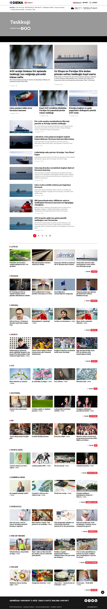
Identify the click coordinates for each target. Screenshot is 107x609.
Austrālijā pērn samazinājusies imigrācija (63, 293)
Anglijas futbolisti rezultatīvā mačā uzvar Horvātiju (64, 351)
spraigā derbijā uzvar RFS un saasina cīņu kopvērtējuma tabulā (85, 352)
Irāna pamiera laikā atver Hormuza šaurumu (21, 109)
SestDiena (15, 393)
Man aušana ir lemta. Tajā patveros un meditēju (42, 523)
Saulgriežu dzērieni (41, 583)
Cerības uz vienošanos (64, 321)
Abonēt (85, 2)
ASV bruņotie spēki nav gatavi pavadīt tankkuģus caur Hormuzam (50, 219)
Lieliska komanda (85, 466)
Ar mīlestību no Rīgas (42, 381)
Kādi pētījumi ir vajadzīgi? (41, 322)
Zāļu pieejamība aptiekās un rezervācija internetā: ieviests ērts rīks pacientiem (64, 524)
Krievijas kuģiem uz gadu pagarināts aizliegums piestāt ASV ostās (82, 110)
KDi (12, 421)
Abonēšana (15, 601)
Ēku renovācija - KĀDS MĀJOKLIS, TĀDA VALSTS (29, 7)
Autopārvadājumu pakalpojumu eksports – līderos (85, 495)
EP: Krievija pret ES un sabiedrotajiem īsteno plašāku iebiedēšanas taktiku (20, 293)
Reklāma (56, 601)
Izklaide (14, 567)
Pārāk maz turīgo (62, 493)
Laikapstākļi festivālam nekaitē (62, 410)
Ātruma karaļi (61, 466)
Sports (14, 335)
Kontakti (64, 601)
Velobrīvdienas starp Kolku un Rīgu (19, 553)
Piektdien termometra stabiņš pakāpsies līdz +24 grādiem (19, 264)
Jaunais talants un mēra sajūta (18, 466)
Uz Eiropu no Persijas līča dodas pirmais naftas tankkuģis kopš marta (75, 73)
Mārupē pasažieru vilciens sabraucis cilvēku (41, 263)
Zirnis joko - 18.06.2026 (84, 583)
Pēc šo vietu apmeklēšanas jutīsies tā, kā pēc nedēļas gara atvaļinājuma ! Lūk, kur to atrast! (86, 554)
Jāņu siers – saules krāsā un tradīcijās (64, 584)
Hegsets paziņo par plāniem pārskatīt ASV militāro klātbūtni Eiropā (86, 293)
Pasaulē (14, 276)
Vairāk (88, 271)
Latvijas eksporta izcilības (17, 9)
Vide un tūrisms (18, 536)
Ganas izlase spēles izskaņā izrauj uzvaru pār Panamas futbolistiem (42, 352)
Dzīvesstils (16, 507)
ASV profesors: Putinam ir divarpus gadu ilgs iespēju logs (19, 323)
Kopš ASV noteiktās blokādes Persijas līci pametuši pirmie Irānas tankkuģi (52, 110)
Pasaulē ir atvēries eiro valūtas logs (40, 494)
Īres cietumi (61, 381)
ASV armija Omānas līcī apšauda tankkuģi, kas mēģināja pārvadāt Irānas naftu (28, 74)
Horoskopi (25, 601)
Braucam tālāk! (62, 436)
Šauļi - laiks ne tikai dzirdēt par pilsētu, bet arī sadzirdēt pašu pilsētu (42, 553)
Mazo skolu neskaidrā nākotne (84, 322)
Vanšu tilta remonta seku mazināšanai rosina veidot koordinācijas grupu (85, 264)
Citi (12, 366)
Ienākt (94, 2)
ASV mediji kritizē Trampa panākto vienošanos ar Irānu (42, 293)
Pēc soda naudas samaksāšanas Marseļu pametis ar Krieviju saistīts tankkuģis (52, 122)
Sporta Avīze (17, 450)
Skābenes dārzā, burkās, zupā (18, 584)
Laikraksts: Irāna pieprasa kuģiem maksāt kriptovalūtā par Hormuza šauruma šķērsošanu (54, 138)
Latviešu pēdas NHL (41, 466)
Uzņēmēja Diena (18, 477)
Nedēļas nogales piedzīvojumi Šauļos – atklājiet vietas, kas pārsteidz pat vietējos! (64, 554)
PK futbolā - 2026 (30, 9)
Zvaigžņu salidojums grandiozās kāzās (85, 410)
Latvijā (14, 247)
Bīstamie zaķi (83, 381)
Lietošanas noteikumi (28, 607)
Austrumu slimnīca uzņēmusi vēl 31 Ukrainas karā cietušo (64, 263)
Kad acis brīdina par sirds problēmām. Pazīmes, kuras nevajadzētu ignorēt (86, 524)
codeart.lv (59, 607)
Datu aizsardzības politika (42, 607)
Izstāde (40, 436)
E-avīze (34, 601)
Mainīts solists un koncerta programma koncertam (86, 438)
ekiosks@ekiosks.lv (92, 607)
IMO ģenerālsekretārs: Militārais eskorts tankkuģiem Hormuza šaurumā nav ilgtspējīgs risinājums (54, 202)
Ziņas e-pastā (44, 601)
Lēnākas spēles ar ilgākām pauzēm (41, 410)
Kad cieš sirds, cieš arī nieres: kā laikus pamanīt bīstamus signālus (18, 524)
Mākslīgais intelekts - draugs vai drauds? (54, 7)
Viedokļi (14, 305)
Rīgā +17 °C (78, 8)
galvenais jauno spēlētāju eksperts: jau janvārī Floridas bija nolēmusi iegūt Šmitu (20, 353)
